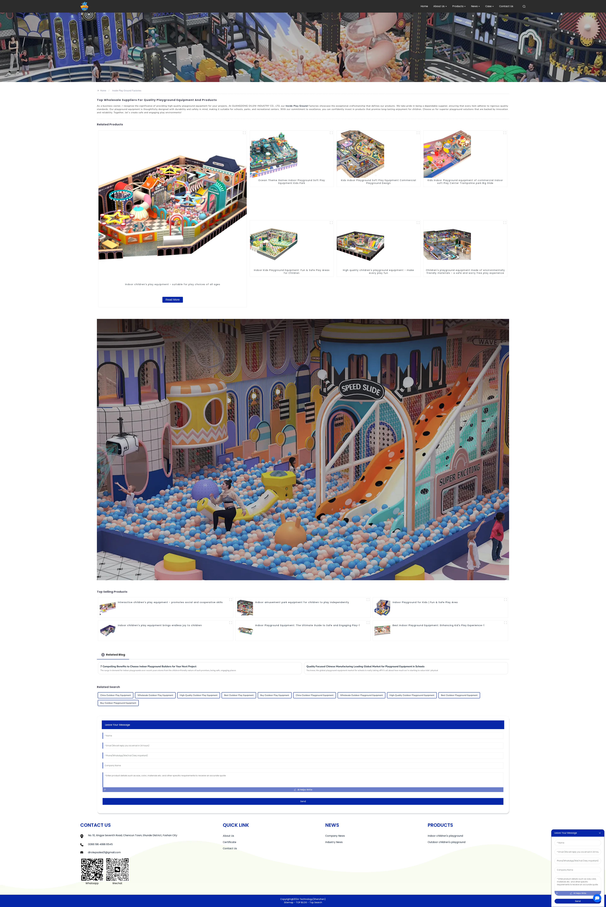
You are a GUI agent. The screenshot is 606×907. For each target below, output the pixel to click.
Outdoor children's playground (446, 842)
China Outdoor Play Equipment (115, 695)
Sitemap (288, 902)
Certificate (229, 842)
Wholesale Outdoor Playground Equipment (361, 695)
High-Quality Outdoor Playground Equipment (411, 695)
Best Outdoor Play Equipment (239, 695)
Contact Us (230, 848)
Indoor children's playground (445, 836)
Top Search (315, 902)
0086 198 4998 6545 (100, 844)
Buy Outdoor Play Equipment (274, 695)
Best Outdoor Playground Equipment (459, 695)
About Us (228, 836)
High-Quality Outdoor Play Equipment (198, 695)
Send (303, 801)
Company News (335, 836)
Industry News (334, 842)
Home (103, 90)
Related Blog (115, 655)
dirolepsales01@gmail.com (104, 852)
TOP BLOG (302, 902)
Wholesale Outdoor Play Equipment (155, 695)
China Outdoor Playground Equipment (314, 695)
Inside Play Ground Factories (126, 90)
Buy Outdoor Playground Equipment (118, 703)
